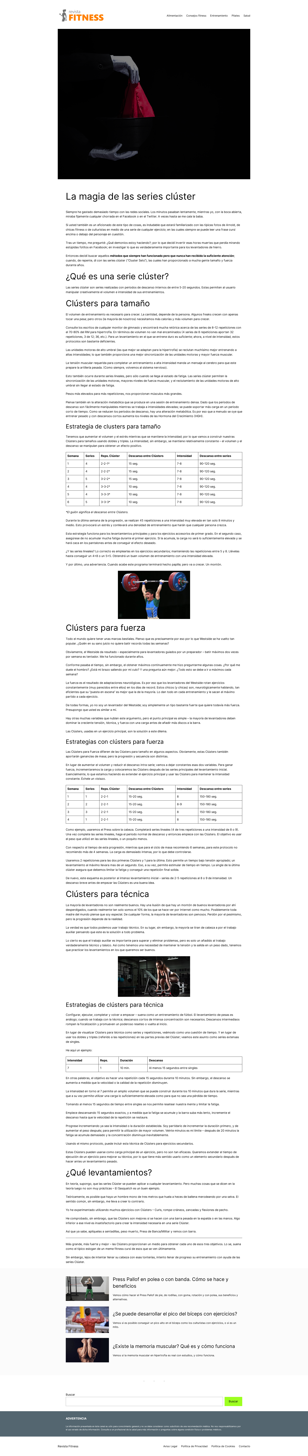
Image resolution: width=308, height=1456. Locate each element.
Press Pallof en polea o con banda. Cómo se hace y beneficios (170, 1282)
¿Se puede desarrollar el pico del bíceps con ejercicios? (175, 1314)
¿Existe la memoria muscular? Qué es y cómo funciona (174, 1346)
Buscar (70, 1394)
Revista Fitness (68, 1446)
